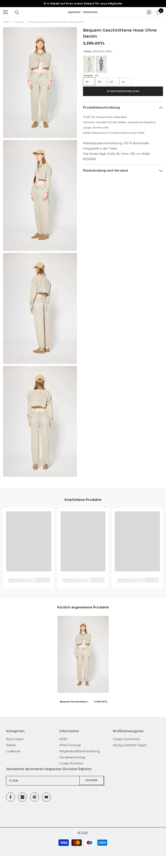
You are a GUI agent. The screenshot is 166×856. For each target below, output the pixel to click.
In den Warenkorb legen (123, 91)
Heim (6, 22)
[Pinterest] (34, 797)
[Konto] (149, 12)
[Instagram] (22, 797)
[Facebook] (10, 797)
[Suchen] (17, 12)
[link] (23, 580)
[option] (83, 661)
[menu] (5, 12)
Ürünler (19, 22)
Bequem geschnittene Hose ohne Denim (73, 702)
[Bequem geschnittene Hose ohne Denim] (83, 654)
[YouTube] (46, 797)
